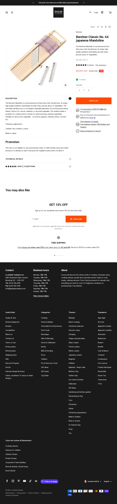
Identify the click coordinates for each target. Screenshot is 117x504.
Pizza (43, 355)
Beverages (45, 334)
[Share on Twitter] (102, 27)
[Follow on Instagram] (12, 480)
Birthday (72, 318)
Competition (10, 330)
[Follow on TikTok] (30, 480)
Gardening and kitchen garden (80, 392)
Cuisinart (101, 355)
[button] (10, 166)
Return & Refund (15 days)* (90, 131)
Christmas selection (76, 326)
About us (8, 334)
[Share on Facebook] (98, 27)
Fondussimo (102, 359)
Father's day (73, 376)
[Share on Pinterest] (106, 27)
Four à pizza (102, 363)
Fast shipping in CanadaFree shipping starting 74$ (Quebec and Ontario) (95, 124)
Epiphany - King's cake (77, 367)
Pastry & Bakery (47, 322)
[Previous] (33, 3)
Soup (71, 429)
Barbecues (102, 338)
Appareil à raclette (105, 330)
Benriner (79, 32)
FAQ (7, 359)
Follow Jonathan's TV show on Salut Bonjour (19, 377)
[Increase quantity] (88, 90)
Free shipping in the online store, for (44, 247)
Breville (100, 347)
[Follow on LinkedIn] (36, 480)
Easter (71, 408)
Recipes (8, 326)
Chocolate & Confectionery (51, 326)
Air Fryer (101, 322)
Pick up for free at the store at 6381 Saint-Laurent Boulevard (58, 3)
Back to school (74, 421)
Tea (70, 433)
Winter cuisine (74, 351)
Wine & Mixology (47, 338)
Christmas (72, 404)
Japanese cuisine (75, 355)
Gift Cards (45, 371)
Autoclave (101, 334)
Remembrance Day (76, 396)
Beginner (72, 359)
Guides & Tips (10, 318)
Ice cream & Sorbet (76, 380)
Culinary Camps (11, 454)
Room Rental (10, 471)
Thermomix (102, 380)
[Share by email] (110, 27)
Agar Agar (101, 318)
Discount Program (12, 363)
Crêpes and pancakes (77, 338)
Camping (72, 334)
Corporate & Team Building (15, 462)
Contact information (12, 495)
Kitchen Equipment (12, 322)
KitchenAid (102, 371)
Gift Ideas (44, 367)
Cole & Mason (103, 351)
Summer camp (74, 330)
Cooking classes (11, 446)
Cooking (44, 318)
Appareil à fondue (104, 326)
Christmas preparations (77, 413)
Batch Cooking (74, 322)
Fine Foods (45, 330)
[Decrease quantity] (79, 90)
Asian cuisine (74, 343)
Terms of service (33, 493)
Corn (70, 400)
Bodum (100, 343)
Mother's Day (73, 371)
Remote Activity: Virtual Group (16, 467)
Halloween (72, 384)
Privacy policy (10, 347)
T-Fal (100, 384)
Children (44, 359)
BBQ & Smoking (47, 351)
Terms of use (10, 343)
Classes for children (13, 450)
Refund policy (10, 351)
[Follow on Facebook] (7, 480)
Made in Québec (75, 417)
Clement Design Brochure (15, 371)
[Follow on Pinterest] (18, 480)
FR (90, 12)
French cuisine (74, 347)
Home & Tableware (48, 343)
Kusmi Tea (102, 376)
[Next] (83, 3)
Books (43, 347)
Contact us (9, 338)
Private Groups (11, 458)
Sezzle (8, 367)
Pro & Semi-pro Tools (49, 363)
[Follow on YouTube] (24, 480)
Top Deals (45, 376)
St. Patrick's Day (75, 425)
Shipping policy (11, 355)
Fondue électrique (104, 367)
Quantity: (79, 85)
